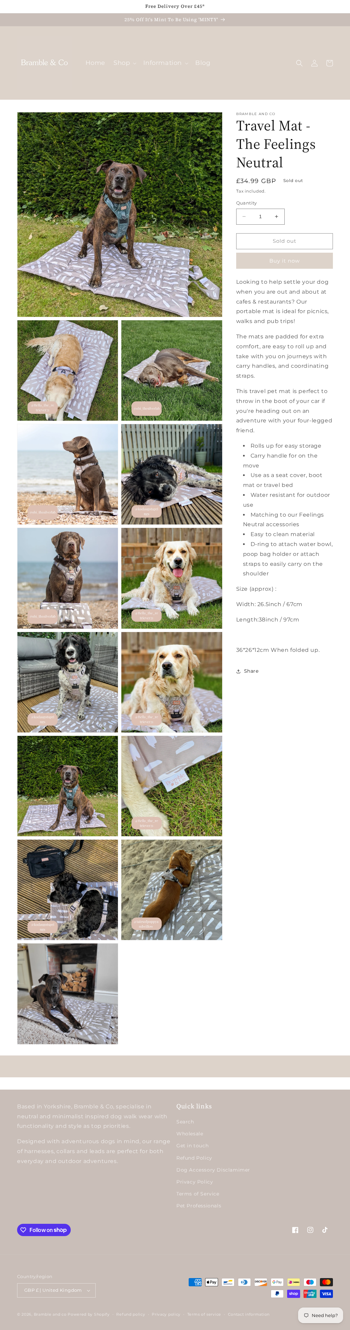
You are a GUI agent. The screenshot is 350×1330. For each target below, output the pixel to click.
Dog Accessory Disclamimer (213, 1170)
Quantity (246, 203)
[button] (124, 63)
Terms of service (204, 1314)
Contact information (249, 1314)
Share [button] (251, 671)
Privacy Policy (194, 1182)
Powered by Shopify (89, 1314)
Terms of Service (197, 1194)
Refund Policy (194, 1158)
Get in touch (192, 1146)
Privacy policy (166, 1314)
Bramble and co (50, 1314)
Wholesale (189, 1134)
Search (185, 1122)
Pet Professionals (198, 1206)
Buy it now (284, 260)
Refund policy (130, 1314)
